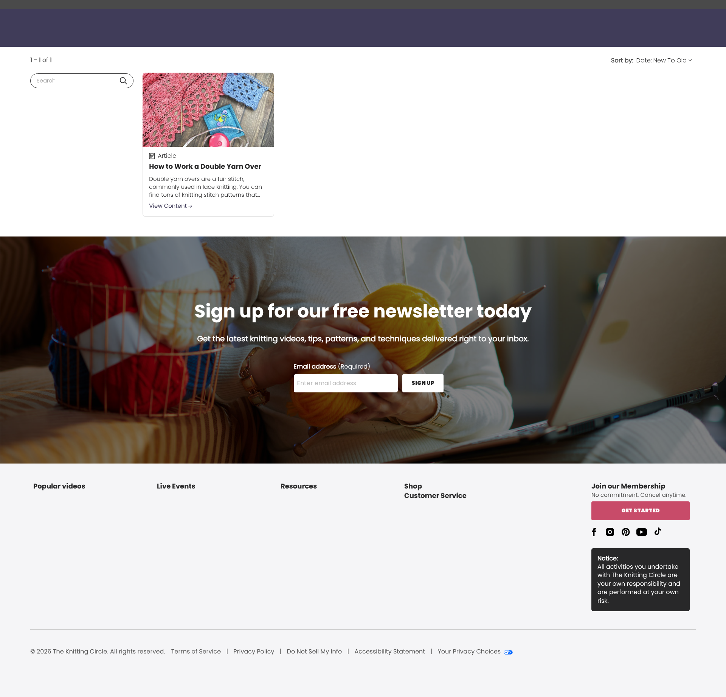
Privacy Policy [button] (253, 651)
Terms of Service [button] (196, 651)
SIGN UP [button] (422, 383)
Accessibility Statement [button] (389, 651)
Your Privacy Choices (469, 651)
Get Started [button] (640, 510)
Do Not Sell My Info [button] (314, 651)
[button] (123, 80)
